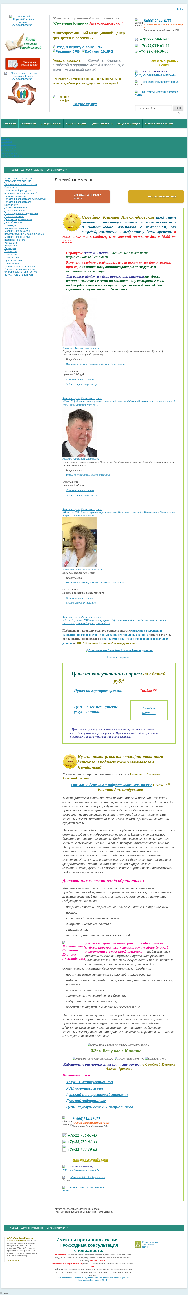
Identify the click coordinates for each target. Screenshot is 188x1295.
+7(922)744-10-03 (154, 51)
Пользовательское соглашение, (72, 1278)
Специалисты (51, 123)
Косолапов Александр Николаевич (80, 458)
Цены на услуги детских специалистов (99, 1107)
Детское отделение (99, 364)
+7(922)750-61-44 (154, 45)
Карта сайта (84, 1280)
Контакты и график (159, 123)
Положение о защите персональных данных (108, 1278)
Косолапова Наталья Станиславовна (82, 569)
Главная (9, 123)
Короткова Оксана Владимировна (81, 348)
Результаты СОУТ (98, 1280)
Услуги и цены (76, 123)
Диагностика (118, 364)
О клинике (28, 123)
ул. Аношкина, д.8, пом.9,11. (159, 75)
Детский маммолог (57, 1227)
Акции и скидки (128, 123)
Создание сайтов (150, 1242)
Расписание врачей (162, 196)
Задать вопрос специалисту (81, 384)
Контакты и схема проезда (160, 91)
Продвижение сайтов (148, 1245)
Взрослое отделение (77, 364)
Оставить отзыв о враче (80, 379)
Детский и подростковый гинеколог (97, 1094)
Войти (180, 9)
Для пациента (102, 123)
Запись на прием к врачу (87, 196)
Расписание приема (91, 398)
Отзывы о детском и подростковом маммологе (111, 785)
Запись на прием (71, 398)
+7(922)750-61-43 (154, 39)
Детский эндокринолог (86, 1101)
